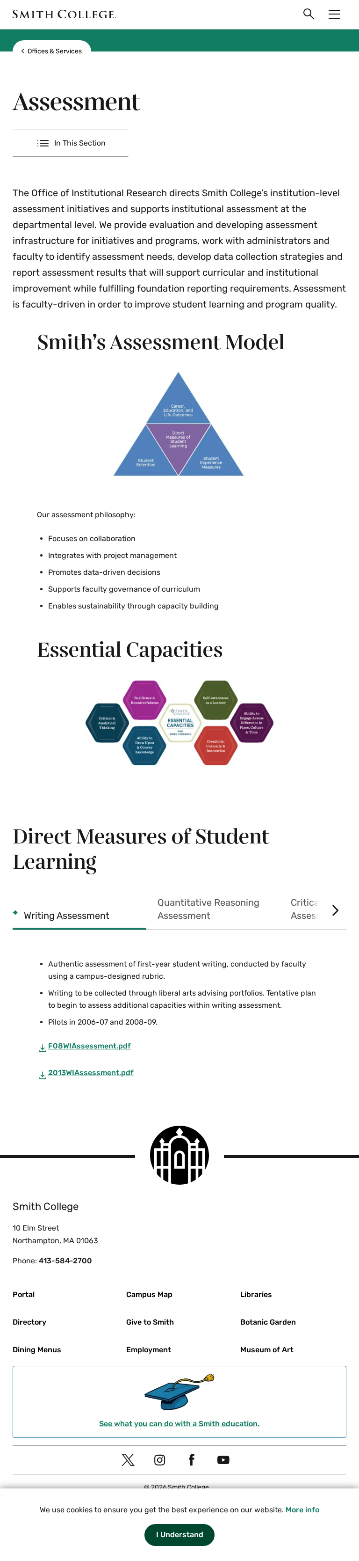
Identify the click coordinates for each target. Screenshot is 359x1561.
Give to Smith (150, 1322)
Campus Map (149, 1294)
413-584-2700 (65, 1260)
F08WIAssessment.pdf (89, 1045)
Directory (29, 1322)
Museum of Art (267, 1349)
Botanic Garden (268, 1322)
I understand (179, 1534)
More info (302, 1509)
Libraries (256, 1294)
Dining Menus (37, 1349)
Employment (148, 1349)
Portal (24, 1294)
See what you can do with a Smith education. (179, 1423)
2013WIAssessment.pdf (91, 1072)
